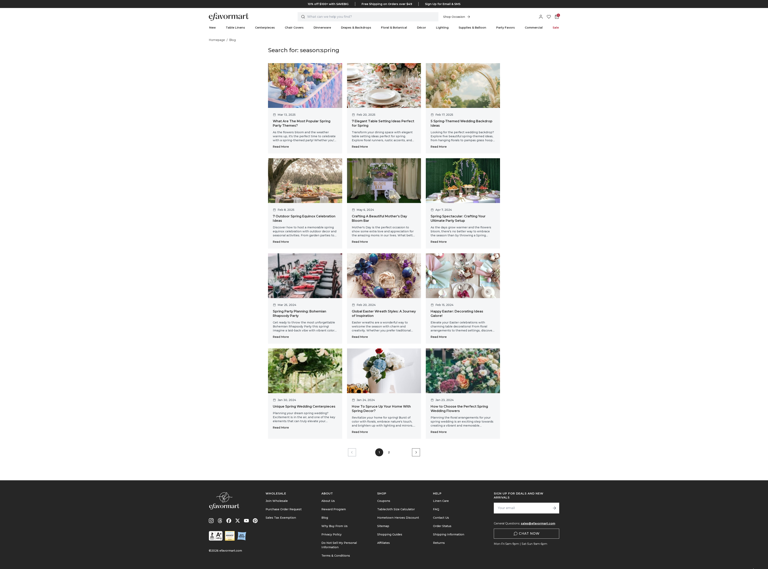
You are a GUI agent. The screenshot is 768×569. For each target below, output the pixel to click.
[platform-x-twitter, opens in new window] (237, 520)
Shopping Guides (389, 534)
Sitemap (383, 526)
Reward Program (333, 509)
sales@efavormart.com (538, 523)
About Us (328, 501)
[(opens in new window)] (216, 536)
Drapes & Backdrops (356, 27)
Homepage (217, 40)
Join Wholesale (277, 501)
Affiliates (383, 543)
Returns (439, 543)
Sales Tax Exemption (281, 517)
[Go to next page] (416, 452)
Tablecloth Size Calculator (396, 509)
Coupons (383, 501)
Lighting (442, 27)
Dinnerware (322, 27)
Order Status (442, 526)
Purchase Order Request (284, 509)
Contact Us (441, 517)
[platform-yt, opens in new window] (246, 520)
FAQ (436, 509)
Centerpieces (265, 27)
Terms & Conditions (335, 555)
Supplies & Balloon (472, 27)
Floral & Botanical (394, 27)
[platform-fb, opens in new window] (228, 520)
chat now (529, 533)
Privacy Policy (331, 534)
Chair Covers (294, 27)
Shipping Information (448, 534)
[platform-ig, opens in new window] (211, 520)
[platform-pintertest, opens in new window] (255, 520)
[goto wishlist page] (548, 16)
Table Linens (235, 27)
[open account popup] (540, 16)
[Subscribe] (554, 508)
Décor (421, 27)
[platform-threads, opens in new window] (220, 520)
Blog (324, 517)
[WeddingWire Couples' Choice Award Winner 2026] (230, 536)
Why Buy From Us (334, 526)
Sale (556, 27)
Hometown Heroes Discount (398, 517)
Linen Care (441, 501)
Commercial (534, 27)
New (212, 27)
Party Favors (505, 27)
